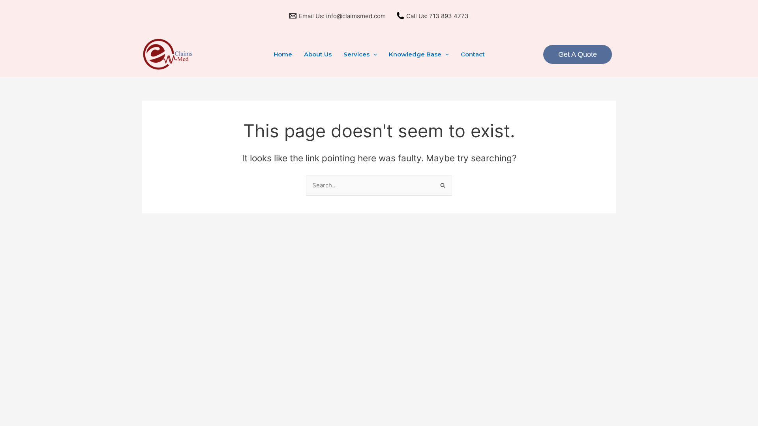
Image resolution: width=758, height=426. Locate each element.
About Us (318, 54)
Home (283, 54)
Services (356, 54)
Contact (473, 54)
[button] (373, 54)
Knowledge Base (415, 54)
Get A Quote (577, 54)
